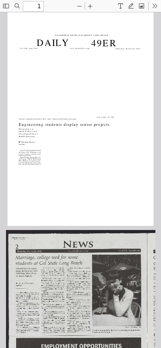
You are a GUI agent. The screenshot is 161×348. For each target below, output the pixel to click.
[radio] (120, 6)
